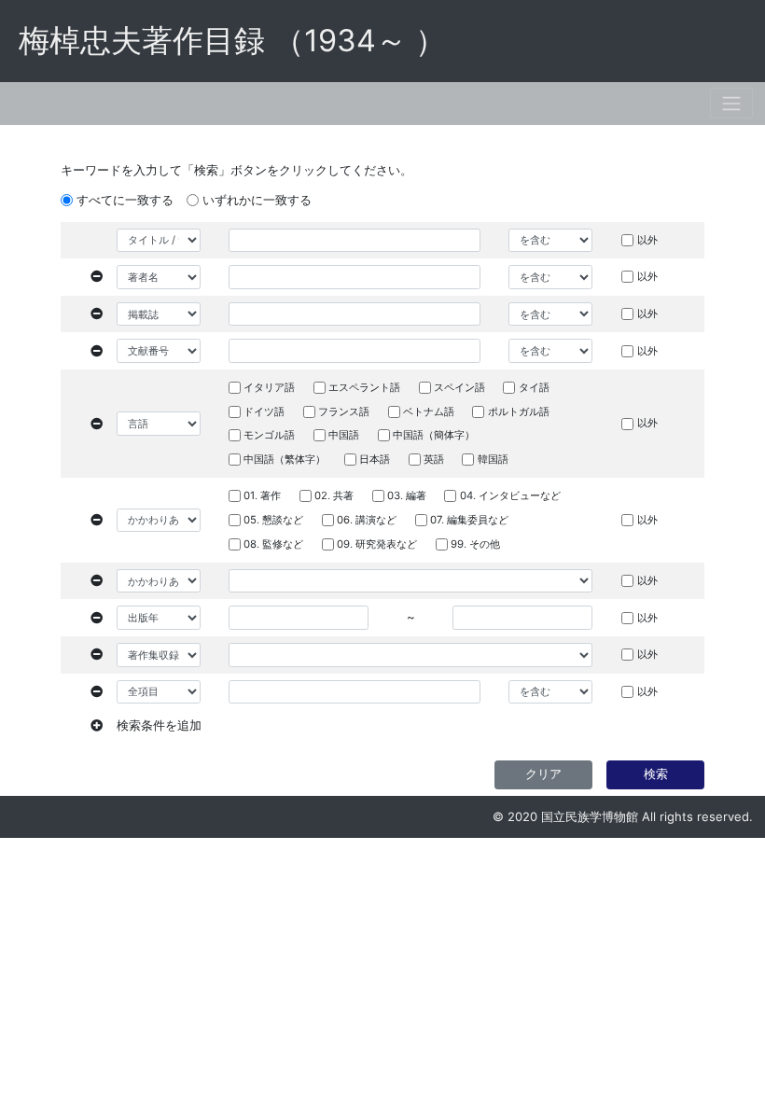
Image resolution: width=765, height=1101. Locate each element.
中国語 (343, 434)
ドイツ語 (264, 411)
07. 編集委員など (469, 519)
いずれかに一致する (257, 199)
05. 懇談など (273, 519)
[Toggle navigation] (731, 103)
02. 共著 (334, 495)
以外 (647, 239)
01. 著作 (262, 495)
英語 (434, 459)
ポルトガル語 (518, 411)
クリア (543, 773)
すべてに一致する (125, 199)
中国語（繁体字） (284, 459)
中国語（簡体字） (434, 434)
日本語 (374, 459)
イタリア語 (269, 387)
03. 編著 (406, 495)
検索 (656, 773)
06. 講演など (366, 519)
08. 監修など (273, 543)
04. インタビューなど (510, 495)
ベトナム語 (428, 411)
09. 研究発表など (377, 543)
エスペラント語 (364, 387)
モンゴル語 (269, 434)
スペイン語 (459, 387)
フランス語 (343, 411)
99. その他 (475, 543)
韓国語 (493, 459)
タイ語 (534, 387)
